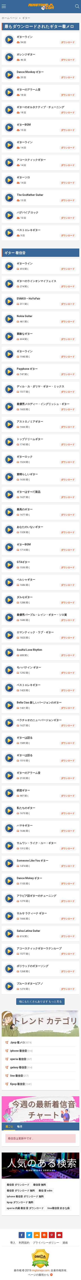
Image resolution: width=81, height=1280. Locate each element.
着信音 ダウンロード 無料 (21, 1190)
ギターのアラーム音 (28, 89)
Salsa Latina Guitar (28, 930)
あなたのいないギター (30, 526)
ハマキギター (25, 825)
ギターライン (25, 36)
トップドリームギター (30, 439)
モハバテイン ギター (29, 667)
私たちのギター (26, 807)
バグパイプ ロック (27, 212)
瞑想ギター (23, 790)
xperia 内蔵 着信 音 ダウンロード (25, 1208)
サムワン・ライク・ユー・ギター (36, 843)
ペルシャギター (26, 579)
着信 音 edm (45, 1190)
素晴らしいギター (27, 474)
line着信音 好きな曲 (58, 1208)
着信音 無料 (39, 1184)
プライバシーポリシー (46, 1242)
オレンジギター (26, 54)
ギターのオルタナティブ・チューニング (40, 107)
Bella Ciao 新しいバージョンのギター (39, 702)
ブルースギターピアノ (30, 983)
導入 (12, 1242)
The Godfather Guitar (30, 194)
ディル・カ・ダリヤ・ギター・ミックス (40, 386)
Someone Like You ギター (32, 860)
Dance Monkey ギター (30, 71)
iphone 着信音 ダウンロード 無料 (25, 1196)
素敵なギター (25, 333)
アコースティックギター (31, 159)
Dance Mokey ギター (29, 878)
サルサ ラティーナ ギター (32, 913)
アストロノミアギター (30, 421)
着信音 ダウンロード (18, 1184)
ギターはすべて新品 (28, 491)
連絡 (65, 1242)
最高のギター (25, 509)
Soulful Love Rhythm (29, 649)
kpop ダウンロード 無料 (20, 1202)
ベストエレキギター (28, 230)
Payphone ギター (27, 368)
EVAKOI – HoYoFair (28, 298)
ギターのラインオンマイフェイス (36, 281)
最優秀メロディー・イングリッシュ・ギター (43, 403)
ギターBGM (24, 124)
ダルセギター (25, 597)
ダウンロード (68, 42)
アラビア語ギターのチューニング (36, 895)
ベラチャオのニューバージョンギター (39, 720)
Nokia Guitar (24, 316)
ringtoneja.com (41, 1270)
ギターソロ (23, 177)
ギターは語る (25, 737)
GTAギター (23, 562)
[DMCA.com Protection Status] (40, 1258)
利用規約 (24, 1242)
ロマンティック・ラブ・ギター (35, 632)
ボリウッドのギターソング (32, 965)
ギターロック (25, 456)
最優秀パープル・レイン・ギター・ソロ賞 (42, 614)
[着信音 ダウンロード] (40, 6)
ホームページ (10, 17)
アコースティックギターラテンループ (39, 948)
